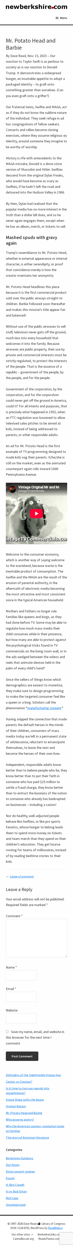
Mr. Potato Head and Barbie (24, 1113)
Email (11, 989)
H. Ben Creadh (15, 1185)
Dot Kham (12, 1165)
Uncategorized (16, 1205)
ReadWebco (55, 1228)
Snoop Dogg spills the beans (25, 1100)
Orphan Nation (16, 1106)
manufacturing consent (44, 708)
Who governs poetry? (20, 1119)
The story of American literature (27, 1137)
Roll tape (12, 1198)
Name (11, 967)
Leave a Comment (22, 876)
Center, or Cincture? (19, 1082)
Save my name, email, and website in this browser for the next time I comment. (35, 1037)
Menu (63, 18)
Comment (14, 916)
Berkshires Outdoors (19, 1158)
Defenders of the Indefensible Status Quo (33, 1075)
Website (12, 1010)
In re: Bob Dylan (16, 1191)
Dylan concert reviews (20, 1171)
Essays (10, 1178)
